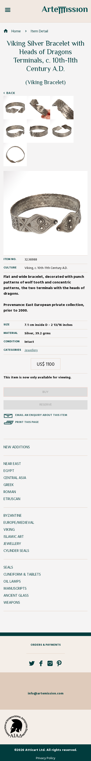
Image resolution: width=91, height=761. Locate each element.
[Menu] (8, 10)
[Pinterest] (59, 665)
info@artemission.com (45, 693)
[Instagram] (50, 665)
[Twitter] (32, 665)
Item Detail (39, 31)
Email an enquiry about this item (41, 415)
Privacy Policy (45, 758)
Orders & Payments (46, 645)
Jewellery (31, 350)
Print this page (27, 422)
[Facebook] (41, 665)
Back (10, 93)
